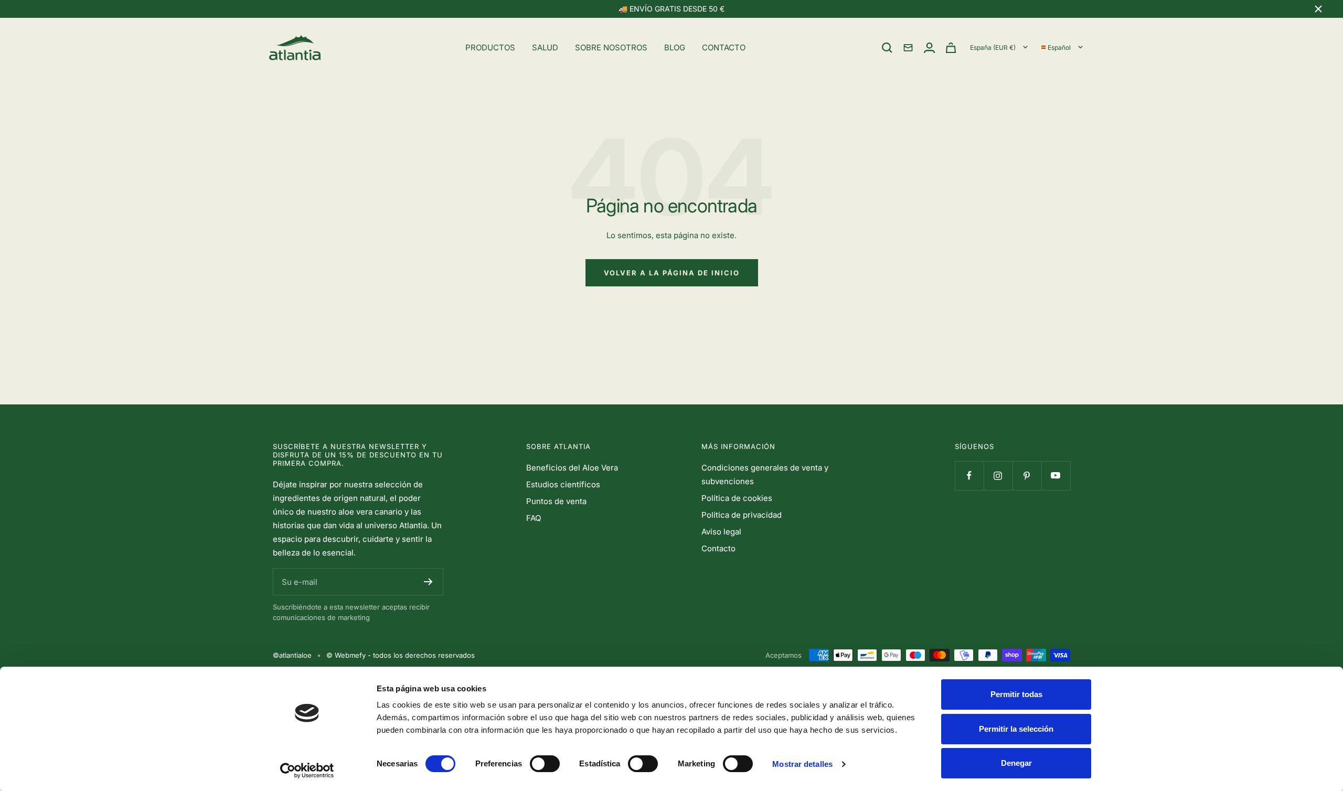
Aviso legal (721, 532)
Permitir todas (1016, 694)
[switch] (545, 763)
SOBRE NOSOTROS (611, 47)
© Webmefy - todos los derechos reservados (400, 655)
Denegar (1016, 762)
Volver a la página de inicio (672, 273)
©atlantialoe (292, 655)
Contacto (718, 548)
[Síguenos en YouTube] (1055, 475)
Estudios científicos (563, 484)
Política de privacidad (741, 515)
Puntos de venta (556, 501)
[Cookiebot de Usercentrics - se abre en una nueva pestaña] (307, 770)
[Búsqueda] (887, 47)
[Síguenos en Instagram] (998, 475)
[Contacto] (908, 47)
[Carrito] (950, 47)
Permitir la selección (1016, 728)
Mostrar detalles (802, 764)
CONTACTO (723, 47)
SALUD (545, 47)
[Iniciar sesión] (929, 47)
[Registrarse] (428, 581)
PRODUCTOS (490, 47)
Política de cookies (736, 498)
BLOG (674, 47)
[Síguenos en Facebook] (969, 475)
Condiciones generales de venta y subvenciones (764, 474)
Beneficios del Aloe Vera (572, 468)
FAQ (533, 518)
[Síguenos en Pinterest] (1026, 475)
